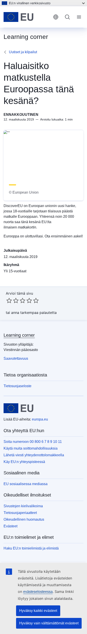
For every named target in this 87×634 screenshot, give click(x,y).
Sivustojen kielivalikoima (23, 506)
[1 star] (9, 300)
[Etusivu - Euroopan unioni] (27, 17)
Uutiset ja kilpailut (23, 52)
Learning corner (19, 335)
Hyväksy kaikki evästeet (38, 611)
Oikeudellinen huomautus (24, 519)
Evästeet (10, 526)
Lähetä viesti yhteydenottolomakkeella (34, 455)
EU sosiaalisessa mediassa (26, 484)
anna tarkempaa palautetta (34, 312)
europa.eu (40, 419)
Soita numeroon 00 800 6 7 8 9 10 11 (33, 442)
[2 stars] (12, 300)
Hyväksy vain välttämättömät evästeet (49, 623)
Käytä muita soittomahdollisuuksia (31, 448)
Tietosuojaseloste (17, 386)
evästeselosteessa (38, 592)
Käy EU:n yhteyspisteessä (24, 462)
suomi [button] (55, 17)
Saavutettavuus (16, 358)
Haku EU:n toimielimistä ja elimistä (31, 548)
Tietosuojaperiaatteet (20, 513)
